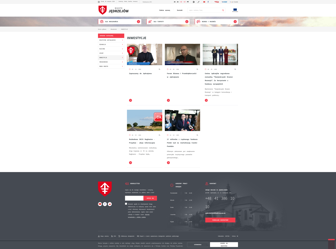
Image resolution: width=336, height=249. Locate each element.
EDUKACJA (102, 44)
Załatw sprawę (164, 10)
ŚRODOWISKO (103, 62)
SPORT (101, 53)
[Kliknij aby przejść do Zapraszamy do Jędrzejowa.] (144, 54)
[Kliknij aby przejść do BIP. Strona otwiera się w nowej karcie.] (216, 2)
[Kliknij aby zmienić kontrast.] (193, 2)
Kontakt (180, 10)
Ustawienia (197, 245)
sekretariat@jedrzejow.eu (215, 213)
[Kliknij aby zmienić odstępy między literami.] (178, 2)
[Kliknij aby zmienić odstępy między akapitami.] (187, 2)
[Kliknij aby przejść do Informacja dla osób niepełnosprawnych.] (199, 2)
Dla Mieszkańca (111, 22)
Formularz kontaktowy (220, 220)
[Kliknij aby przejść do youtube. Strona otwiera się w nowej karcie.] (204, 2)
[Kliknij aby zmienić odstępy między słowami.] (184, 2)
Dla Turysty (159, 22)
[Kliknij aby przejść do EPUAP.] (224, 2)
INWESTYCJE (103, 57)
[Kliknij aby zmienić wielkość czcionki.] (175, 2)
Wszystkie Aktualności (107, 40)
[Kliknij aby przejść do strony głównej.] (113, 10)
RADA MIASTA (103, 66)
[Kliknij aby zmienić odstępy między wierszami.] (181, 2)
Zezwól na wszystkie (224, 244)
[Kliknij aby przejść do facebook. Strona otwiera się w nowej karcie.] (208, 2)
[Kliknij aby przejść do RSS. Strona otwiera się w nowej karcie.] (159, 69)
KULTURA (102, 49)
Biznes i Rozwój (209, 22)
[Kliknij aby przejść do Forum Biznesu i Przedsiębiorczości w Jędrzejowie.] (182, 54)
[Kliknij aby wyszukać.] (223, 10)
